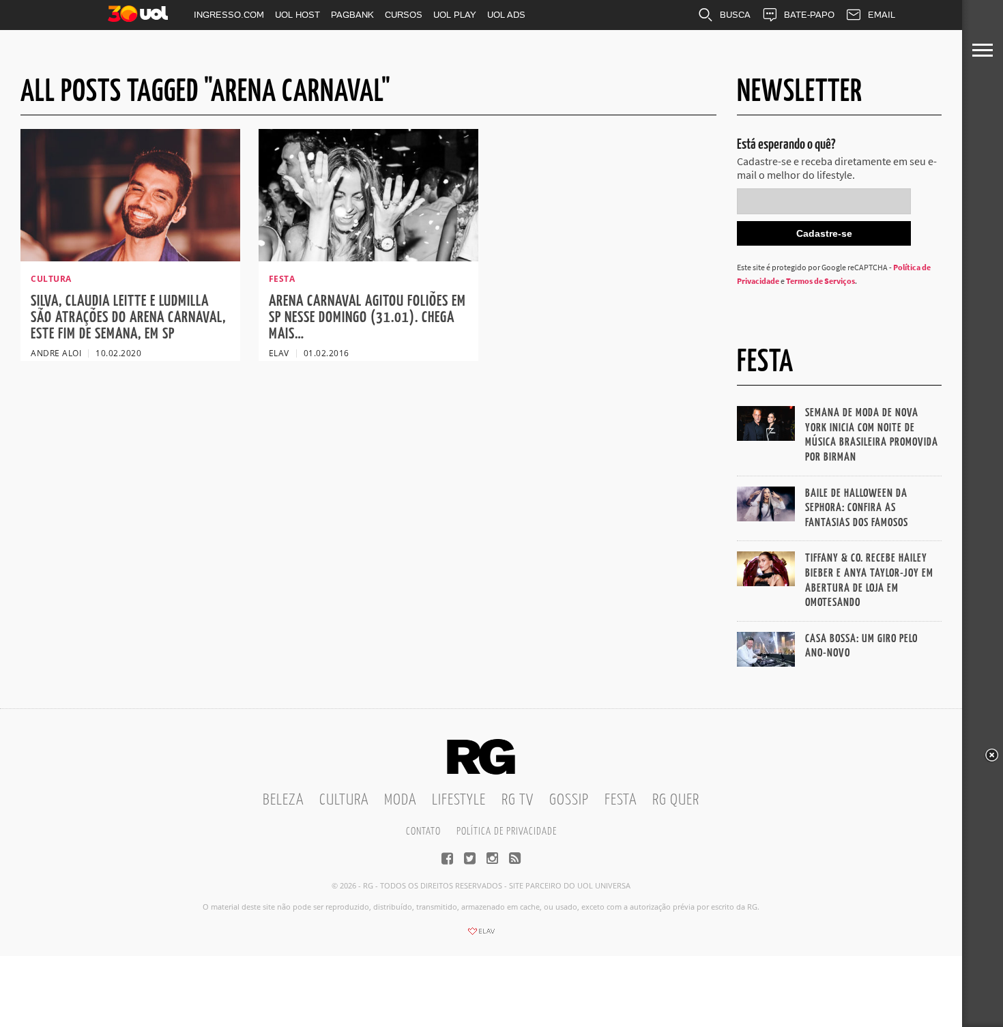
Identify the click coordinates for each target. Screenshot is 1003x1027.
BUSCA (735, 15)
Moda (400, 800)
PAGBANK (352, 15)
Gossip (569, 800)
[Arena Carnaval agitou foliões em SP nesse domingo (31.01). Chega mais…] (368, 257)
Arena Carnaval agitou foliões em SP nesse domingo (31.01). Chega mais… (367, 317)
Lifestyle (459, 800)
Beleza (283, 800)
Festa (621, 800)
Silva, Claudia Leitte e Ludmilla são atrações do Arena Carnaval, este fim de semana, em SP (128, 317)
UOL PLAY (454, 15)
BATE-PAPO (809, 15)
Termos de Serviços (820, 281)
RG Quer (675, 800)
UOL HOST (297, 15)
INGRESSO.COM (229, 15)
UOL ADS (506, 15)
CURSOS (403, 15)
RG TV (518, 800)
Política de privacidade (506, 831)
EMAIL (881, 15)
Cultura (343, 800)
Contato (423, 831)
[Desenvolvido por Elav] (481, 935)
